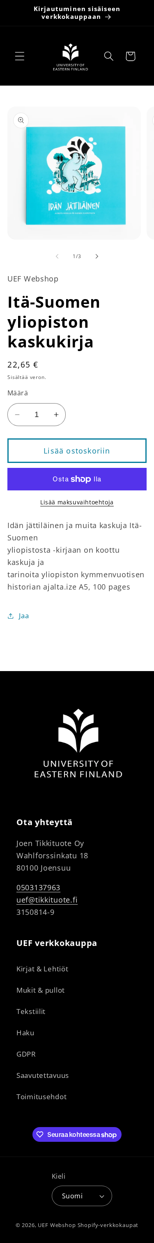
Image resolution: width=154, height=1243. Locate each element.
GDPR (26, 1054)
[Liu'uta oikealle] (97, 256)
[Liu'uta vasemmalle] (57, 256)
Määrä (17, 392)
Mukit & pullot (40, 990)
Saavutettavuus (42, 1075)
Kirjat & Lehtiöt (42, 968)
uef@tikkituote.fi (47, 900)
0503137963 (38, 887)
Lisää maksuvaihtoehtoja (77, 502)
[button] (20, 56)
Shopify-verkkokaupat (108, 1225)
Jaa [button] (24, 615)
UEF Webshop (57, 1225)
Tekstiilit (31, 1011)
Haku (25, 1032)
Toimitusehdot (41, 1096)
